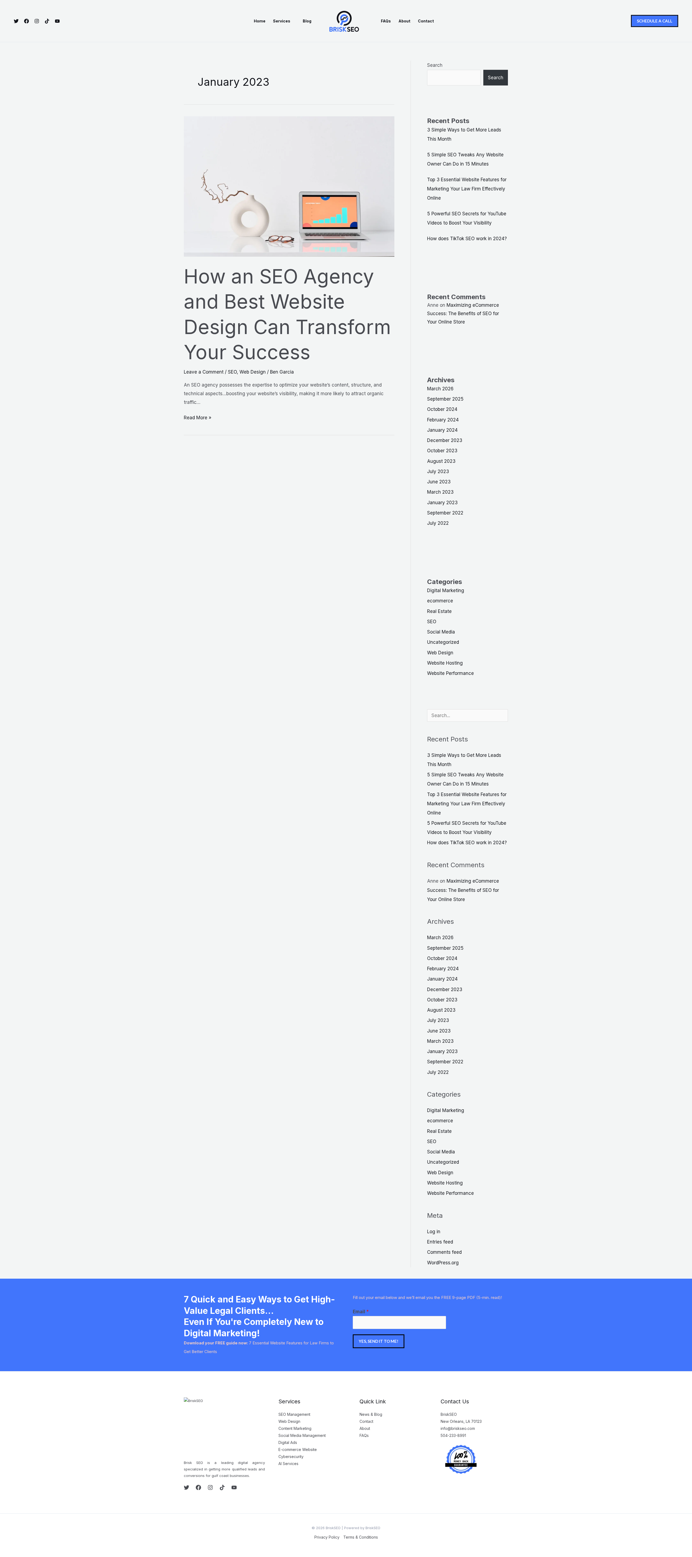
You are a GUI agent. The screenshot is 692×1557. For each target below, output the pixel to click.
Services (281, 21)
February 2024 (443, 420)
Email (361, 1311)
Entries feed (440, 1242)
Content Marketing (294, 1428)
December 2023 (444, 440)
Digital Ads (287, 1442)
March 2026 (440, 388)
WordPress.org (443, 1262)
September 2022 (445, 513)
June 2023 (439, 481)
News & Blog (371, 1414)
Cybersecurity (291, 1456)
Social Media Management (302, 1435)
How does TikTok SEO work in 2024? (467, 238)
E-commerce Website (297, 1449)
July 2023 (438, 471)
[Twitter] (16, 21)
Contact (426, 21)
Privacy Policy (327, 1537)
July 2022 (438, 523)
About (404, 21)
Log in (433, 1231)
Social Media (441, 632)
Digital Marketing (445, 590)
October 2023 (442, 450)
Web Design (252, 372)
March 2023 (440, 492)
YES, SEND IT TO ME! (378, 1341)
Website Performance (450, 673)
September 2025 (445, 399)
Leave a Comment (204, 372)
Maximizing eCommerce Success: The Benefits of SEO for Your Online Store (463, 313)
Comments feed (444, 1252)
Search (435, 65)
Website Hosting (445, 663)
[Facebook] (26, 21)
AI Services (288, 1463)
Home (259, 21)
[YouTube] (57, 21)
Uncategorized (443, 642)
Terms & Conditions (360, 1537)
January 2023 (442, 502)
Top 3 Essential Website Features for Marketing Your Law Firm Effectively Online (467, 189)
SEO (232, 372)
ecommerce (440, 600)
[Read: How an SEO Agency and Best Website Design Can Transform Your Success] (289, 186)
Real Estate (439, 611)
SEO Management (294, 1414)
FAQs (386, 21)
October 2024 (442, 409)
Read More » (197, 417)
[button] (654, 21)
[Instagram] (36, 21)
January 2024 (442, 430)
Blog (307, 21)
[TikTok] (47, 21)
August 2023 (441, 461)
